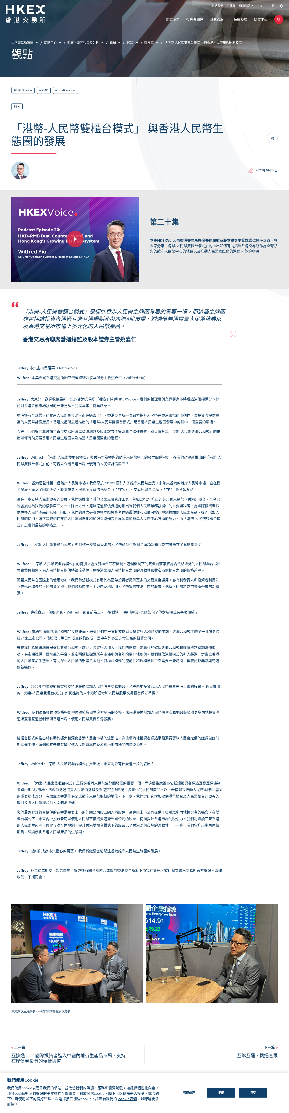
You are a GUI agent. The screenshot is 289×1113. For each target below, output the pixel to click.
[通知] (280, 6)
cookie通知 (127, 1099)
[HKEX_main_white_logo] (35, 14)
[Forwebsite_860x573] (75, 239)
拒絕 (221, 1092)
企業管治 (217, 19)
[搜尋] (278, 19)
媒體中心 (261, 19)
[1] (77, 953)
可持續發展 (238, 19)
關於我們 (172, 19)
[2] (212, 953)
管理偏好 (189, 1092)
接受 (253, 1092)
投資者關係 (194, 19)
